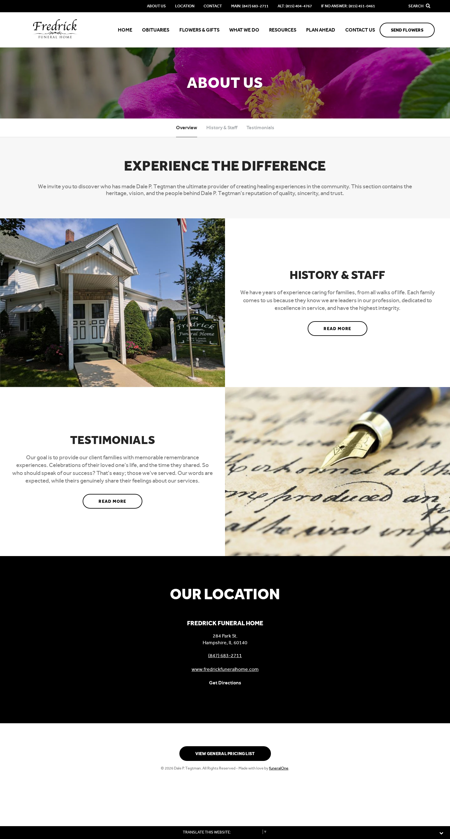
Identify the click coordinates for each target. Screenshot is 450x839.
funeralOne (278, 768)
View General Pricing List (225, 753)
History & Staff (221, 127)
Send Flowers (407, 30)
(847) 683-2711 (225, 655)
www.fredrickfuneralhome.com (225, 669)
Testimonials (260, 127)
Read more (345, 328)
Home (125, 30)
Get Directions (225, 683)
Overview (186, 127)
